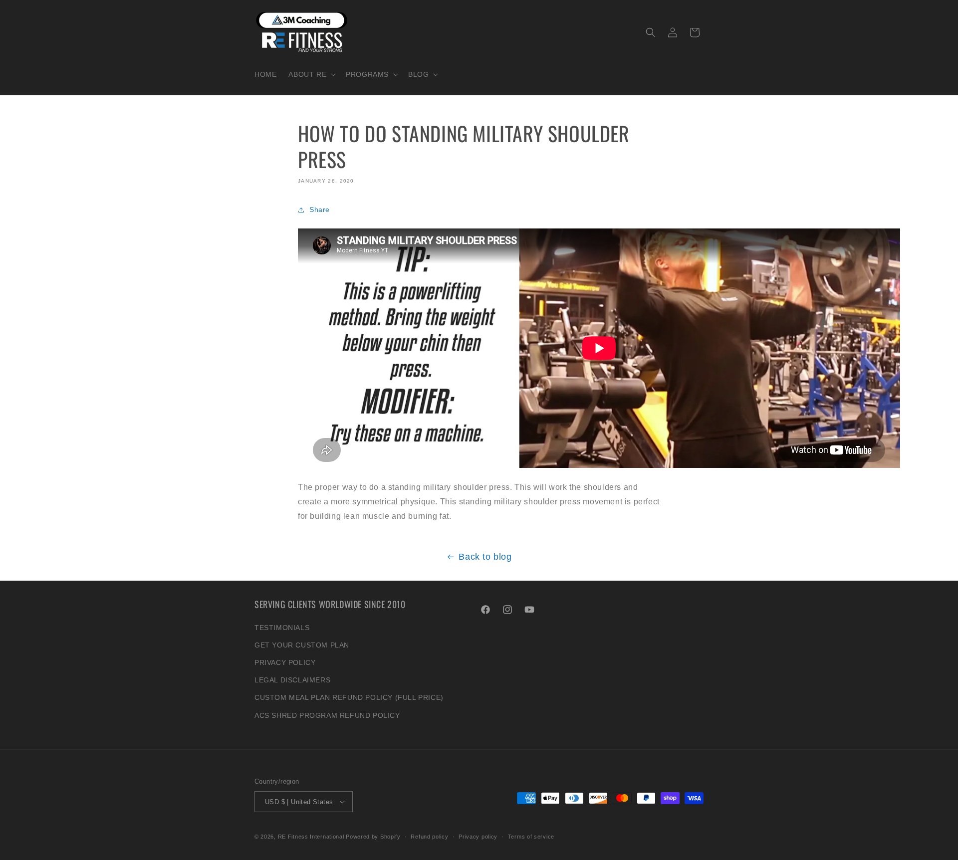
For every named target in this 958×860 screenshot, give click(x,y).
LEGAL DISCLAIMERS (292, 680)
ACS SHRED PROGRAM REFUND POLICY (327, 715)
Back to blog (485, 557)
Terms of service (531, 837)
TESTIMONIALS (281, 628)
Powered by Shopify (373, 837)
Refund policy (429, 837)
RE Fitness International (311, 837)
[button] (311, 74)
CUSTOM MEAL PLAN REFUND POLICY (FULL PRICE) (349, 697)
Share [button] (319, 210)
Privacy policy (478, 837)
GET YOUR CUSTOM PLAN (301, 645)
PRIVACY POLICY (284, 662)
